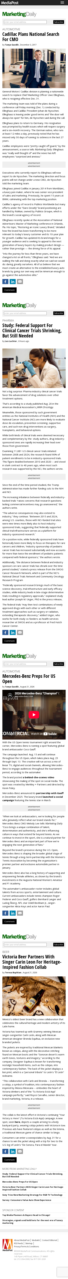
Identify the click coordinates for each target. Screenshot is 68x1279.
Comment (9, 290)
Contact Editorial (49, 1240)
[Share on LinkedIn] (13, 281)
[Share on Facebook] (5, 281)
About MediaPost (22, 1240)
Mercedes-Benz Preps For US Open (20, 1181)
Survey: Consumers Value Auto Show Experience (26, 1200)
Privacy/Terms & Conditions (26, 1246)
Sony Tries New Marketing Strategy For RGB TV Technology (32, 1195)
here (17, 1121)
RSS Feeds (18, 1243)
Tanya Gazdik (12, 44)
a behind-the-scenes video (38, 777)
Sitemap (29, 1243)
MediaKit (36, 1240)
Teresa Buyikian (13, 972)
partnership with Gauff (50, 793)
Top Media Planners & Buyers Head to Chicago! (26, 1215)
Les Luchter (11, 341)
